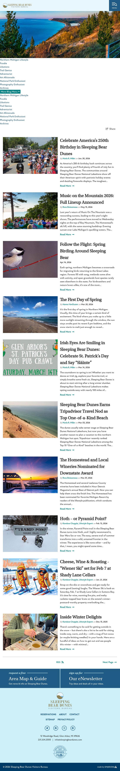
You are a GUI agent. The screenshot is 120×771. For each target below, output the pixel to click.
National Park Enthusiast (12, 80)
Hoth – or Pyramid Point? (83, 518)
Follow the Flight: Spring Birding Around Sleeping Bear (83, 251)
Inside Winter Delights (81, 617)
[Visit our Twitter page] (47, 728)
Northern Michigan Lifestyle (14, 59)
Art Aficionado (7, 77)
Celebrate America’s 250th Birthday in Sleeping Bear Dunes (84, 147)
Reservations (48, 714)
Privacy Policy (66, 719)
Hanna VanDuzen (70, 304)
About (63, 714)
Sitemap (50, 719)
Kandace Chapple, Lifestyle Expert (78, 523)
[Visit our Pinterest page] (73, 728)
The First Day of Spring (81, 299)
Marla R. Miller (69, 158)
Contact (74, 714)
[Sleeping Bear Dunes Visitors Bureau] (17, 5)
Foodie (3, 63)
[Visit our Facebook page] (55, 728)
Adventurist (6, 73)
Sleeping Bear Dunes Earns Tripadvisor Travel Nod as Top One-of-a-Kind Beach (85, 411)
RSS (58, 662)
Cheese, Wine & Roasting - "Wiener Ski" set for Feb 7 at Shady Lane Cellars (85, 568)
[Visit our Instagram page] (64, 728)
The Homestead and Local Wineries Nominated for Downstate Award (84, 466)
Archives (4, 88)
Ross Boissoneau (70, 207)
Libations (4, 66)
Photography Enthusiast (12, 84)
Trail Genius (6, 70)
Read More (65, 185)
